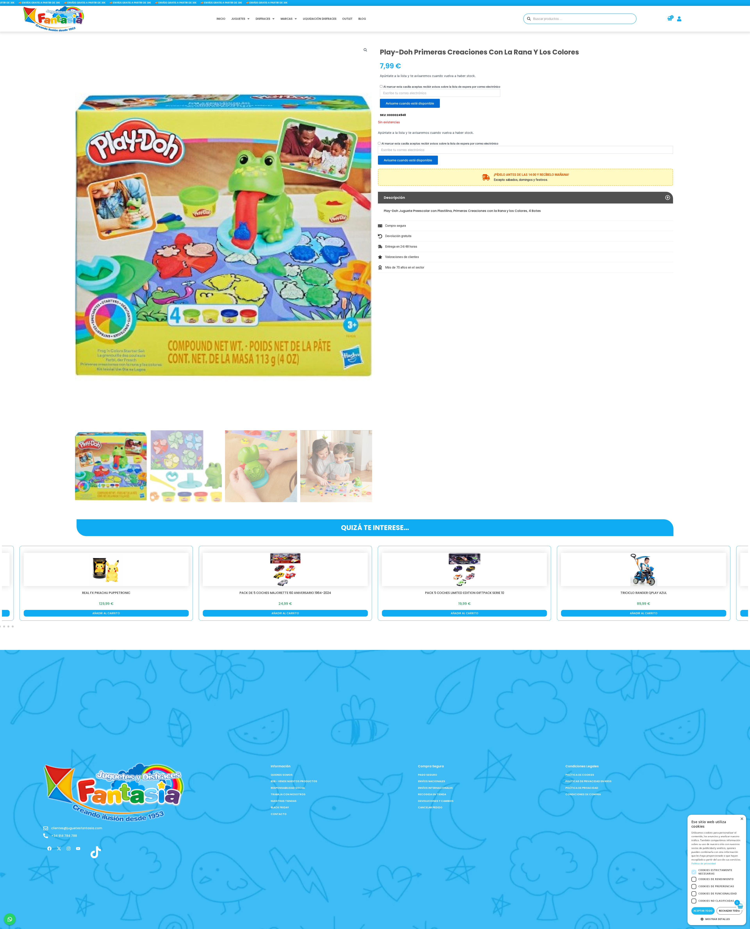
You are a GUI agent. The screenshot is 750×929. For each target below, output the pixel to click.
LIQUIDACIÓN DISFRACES (319, 19)
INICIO (221, 19)
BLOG (362, 19)
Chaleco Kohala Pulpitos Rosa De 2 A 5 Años (591, 593)
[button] (365, 50)
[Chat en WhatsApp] (10, 919)
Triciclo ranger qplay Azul (411, 593)
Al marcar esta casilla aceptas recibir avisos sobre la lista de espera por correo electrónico (441, 86)
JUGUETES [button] (238, 19)
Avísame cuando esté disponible (410, 103)
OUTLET (347, 19)
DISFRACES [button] (263, 19)
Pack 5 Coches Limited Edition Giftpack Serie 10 (232, 593)
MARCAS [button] (286, 19)
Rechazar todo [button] (729, 910)
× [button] (741, 818)
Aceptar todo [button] (703, 910)
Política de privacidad (703, 863)
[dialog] (717, 870)
